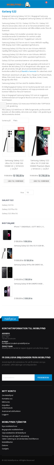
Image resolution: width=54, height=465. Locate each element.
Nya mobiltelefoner (9, 426)
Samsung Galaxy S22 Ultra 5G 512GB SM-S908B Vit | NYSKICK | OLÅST (14, 164)
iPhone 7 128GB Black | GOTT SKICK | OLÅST (29, 227)
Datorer (5, 445)
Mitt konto (6, 402)
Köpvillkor (6, 405)
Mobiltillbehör (7, 442)
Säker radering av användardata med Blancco (20, 439)
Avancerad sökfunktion (11, 411)
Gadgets (5, 448)
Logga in (5, 414)
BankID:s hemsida (29, 71)
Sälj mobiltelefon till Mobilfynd (14, 433)
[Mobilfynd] (18, 4)
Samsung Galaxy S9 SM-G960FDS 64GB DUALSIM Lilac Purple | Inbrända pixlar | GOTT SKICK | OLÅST (29, 284)
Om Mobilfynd (7, 395)
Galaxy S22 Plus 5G (9, 209)
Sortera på (6, 120)
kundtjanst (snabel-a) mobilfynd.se (16, 343)
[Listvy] (51, 120)
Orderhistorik (7, 408)
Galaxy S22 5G (8, 205)
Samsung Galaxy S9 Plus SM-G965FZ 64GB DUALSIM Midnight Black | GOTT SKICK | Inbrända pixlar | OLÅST (29, 265)
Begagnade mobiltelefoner (12, 429)
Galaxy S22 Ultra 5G (10, 213)
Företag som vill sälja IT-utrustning (15, 436)
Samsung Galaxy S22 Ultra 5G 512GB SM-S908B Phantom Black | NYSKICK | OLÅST (40, 164)
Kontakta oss (7, 398)
